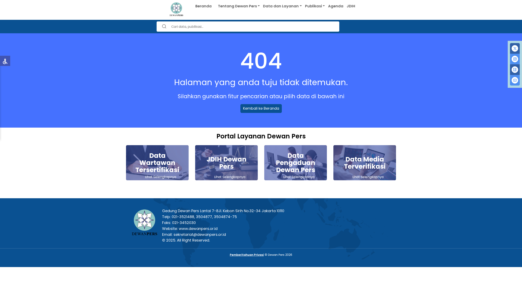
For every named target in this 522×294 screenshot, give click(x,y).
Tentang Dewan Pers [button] (237, 6)
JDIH (351, 6)
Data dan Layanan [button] (281, 6)
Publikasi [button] (313, 6)
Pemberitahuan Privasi (247, 255)
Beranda (203, 6)
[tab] (515, 48)
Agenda (335, 6)
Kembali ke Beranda (261, 108)
